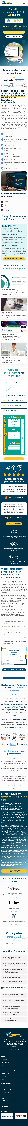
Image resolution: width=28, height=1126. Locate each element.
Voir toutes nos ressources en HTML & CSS (13, 988)
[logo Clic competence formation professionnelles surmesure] (6, 2)
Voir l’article (14, 911)
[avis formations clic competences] (14, 19)
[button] (14, 202)
